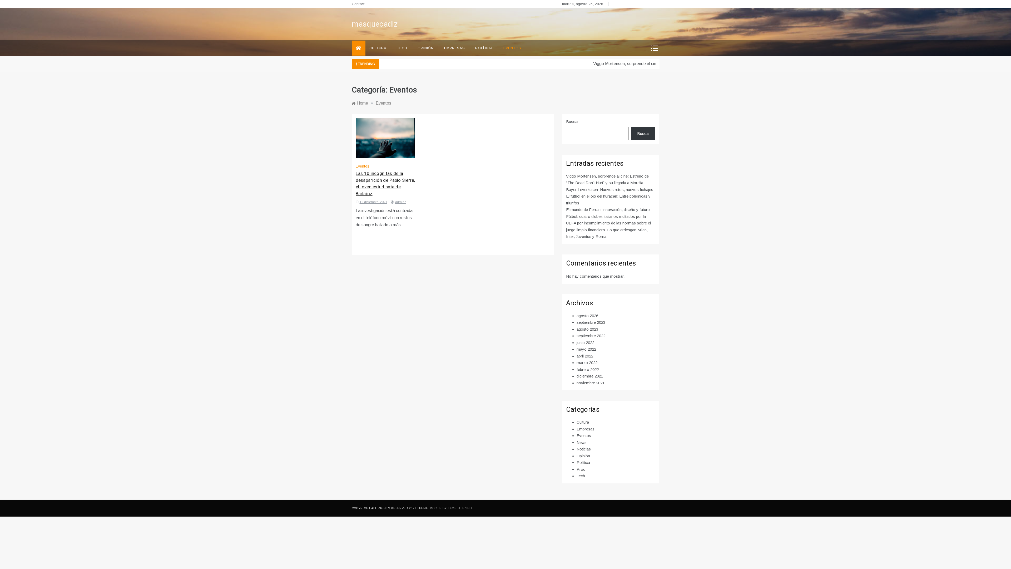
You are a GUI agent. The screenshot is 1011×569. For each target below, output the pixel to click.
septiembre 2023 (591, 322)
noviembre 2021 (590, 383)
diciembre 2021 (590, 376)
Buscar (572, 121)
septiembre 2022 (591, 335)
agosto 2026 (587, 315)
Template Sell (460, 508)
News (582, 442)
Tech (402, 48)
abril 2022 (585, 356)
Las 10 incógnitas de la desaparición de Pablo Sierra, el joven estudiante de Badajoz (385, 183)
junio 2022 (585, 342)
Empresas (454, 48)
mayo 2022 (586, 349)
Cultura (378, 48)
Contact (358, 4)
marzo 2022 (587, 362)
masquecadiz (375, 24)
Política (484, 48)
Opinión (426, 48)
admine (400, 202)
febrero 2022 (588, 369)
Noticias (584, 449)
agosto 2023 (587, 329)
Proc (581, 469)
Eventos (512, 48)
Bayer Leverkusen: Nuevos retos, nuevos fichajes (609, 189)
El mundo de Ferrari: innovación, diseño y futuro (608, 209)
